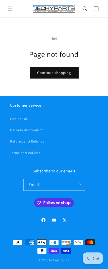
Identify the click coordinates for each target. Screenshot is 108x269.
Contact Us (19, 118)
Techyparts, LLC (59, 260)
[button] (10, 8)
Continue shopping (54, 72)
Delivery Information (27, 130)
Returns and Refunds (27, 141)
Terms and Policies (25, 153)
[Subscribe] (79, 185)
